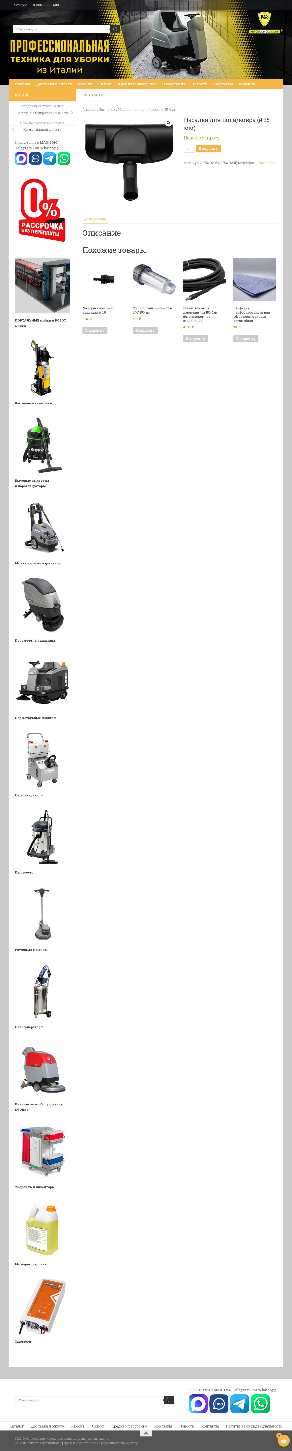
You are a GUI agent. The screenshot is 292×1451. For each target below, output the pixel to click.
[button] (168, 122)
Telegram (23, 147)
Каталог (17, 1426)
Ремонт (85, 83)
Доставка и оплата (54, 83)
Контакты (223, 83)
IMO (54, 142)
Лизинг (105, 83)
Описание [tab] (97, 219)
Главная (22, 83)
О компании (174, 83)
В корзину (208, 148)
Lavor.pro (19, 5)
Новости (199, 83)
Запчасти (93, 94)
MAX (44, 142)
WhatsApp (49, 147)
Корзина (247, 83)
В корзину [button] (95, 330)
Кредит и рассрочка (137, 83)
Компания (163, 1426)
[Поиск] (115, 29)
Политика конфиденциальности (254, 1426)
